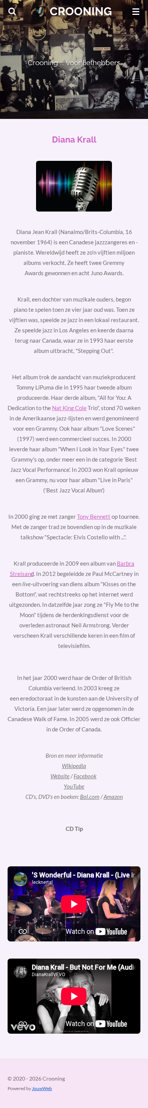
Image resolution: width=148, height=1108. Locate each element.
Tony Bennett (93, 516)
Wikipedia (74, 765)
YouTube (74, 786)
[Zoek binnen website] (12, 11)
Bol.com (89, 796)
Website (59, 776)
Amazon (113, 796)
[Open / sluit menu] (136, 11)
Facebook (85, 776)
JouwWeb (42, 1088)
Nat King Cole (69, 407)
